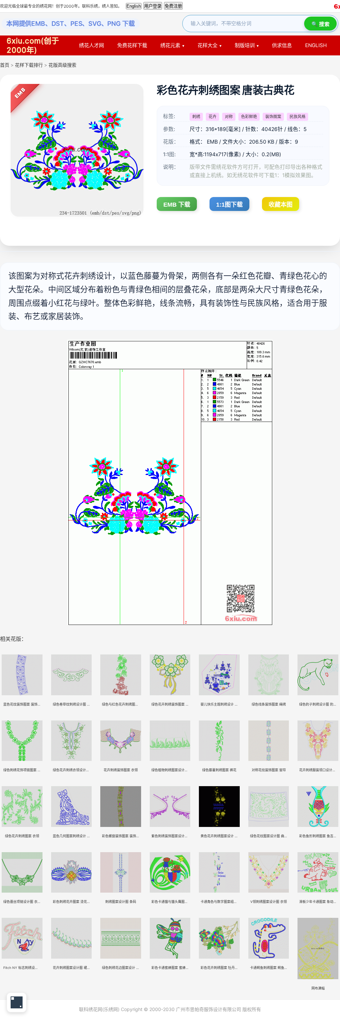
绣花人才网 (91, 45)
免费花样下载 (132, 45)
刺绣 (196, 116)
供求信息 (282, 45)
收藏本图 (281, 204)
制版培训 (245, 45)
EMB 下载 (176, 204)
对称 (229, 116)
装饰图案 (273, 116)
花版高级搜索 (62, 65)
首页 (4, 65)
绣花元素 (170, 45)
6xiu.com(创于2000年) (33, 45)
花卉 (212, 116)
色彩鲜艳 (249, 116)
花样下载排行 (29, 65)
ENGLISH (316, 45)
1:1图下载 (229, 204)
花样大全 (207, 45)
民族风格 (297, 116)
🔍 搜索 (320, 24)
